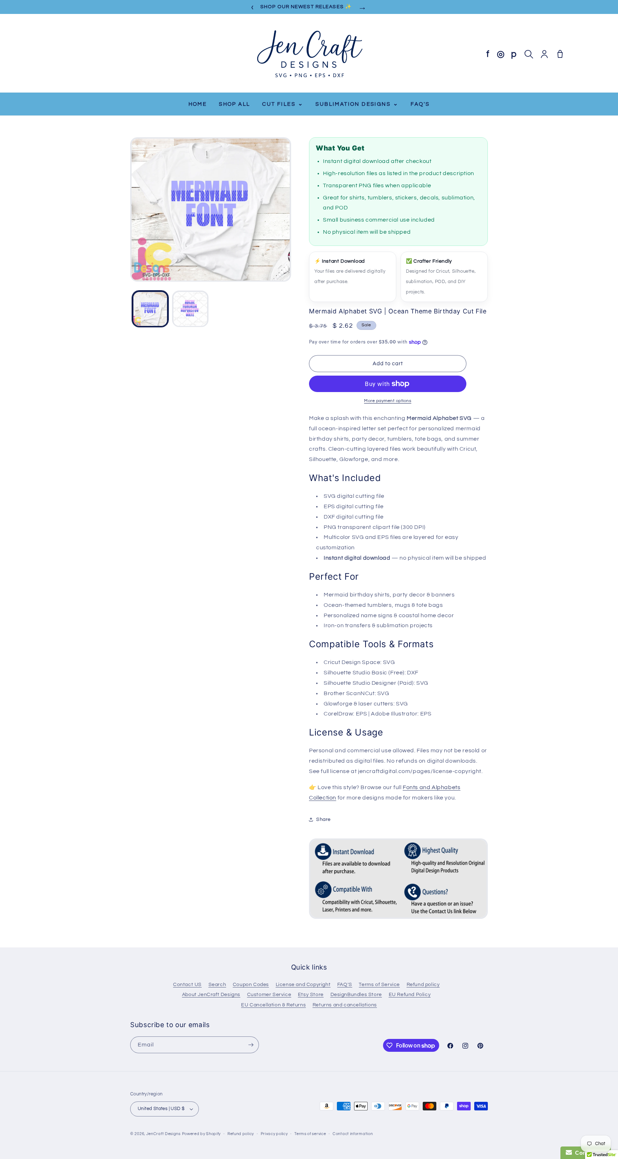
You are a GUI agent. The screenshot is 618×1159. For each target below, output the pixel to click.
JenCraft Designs (163, 1134)
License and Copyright (303, 984)
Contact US (187, 984)
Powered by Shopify (201, 1134)
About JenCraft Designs (211, 994)
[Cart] (560, 54)
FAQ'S (420, 104)
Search (217, 984)
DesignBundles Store (356, 994)
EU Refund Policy (410, 994)
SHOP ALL (234, 104)
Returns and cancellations (345, 1004)
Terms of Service (379, 984)
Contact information (353, 1134)
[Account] (544, 54)
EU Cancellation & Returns (273, 1004)
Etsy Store (311, 994)
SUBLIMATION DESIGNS (356, 104)
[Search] (529, 54)
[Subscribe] (251, 1044)
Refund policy (423, 984)
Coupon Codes (251, 984)
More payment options (387, 400)
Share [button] (323, 819)
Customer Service (269, 994)
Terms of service (310, 1134)
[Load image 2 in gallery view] (190, 309)
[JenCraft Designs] (309, 54)
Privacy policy (274, 1134)
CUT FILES (282, 104)
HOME (197, 104)
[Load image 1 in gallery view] (150, 309)
